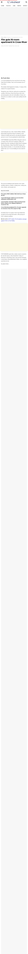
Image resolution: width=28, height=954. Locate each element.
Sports (25, 5)
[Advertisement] (14, 21)
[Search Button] (26, 2)
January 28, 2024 (4, 45)
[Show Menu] (1, 2)
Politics (8, 5)
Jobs (14, 5)
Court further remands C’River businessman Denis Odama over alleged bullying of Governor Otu (13, 203)
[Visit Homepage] (14, 2)
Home (2, 5)
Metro (19, 5)
